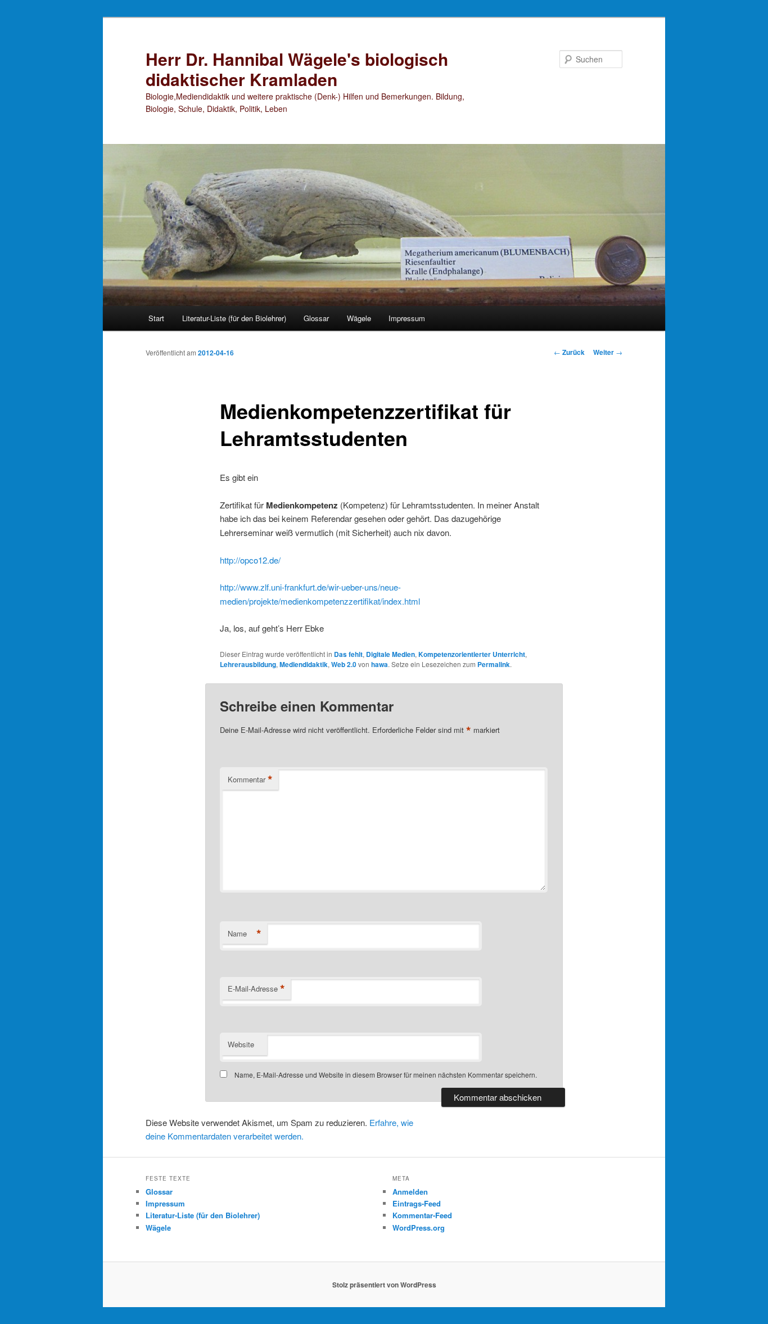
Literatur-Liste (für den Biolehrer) (234, 318)
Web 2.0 (343, 664)
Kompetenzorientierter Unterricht (471, 654)
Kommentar (250, 780)
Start (156, 318)
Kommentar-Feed (422, 1215)
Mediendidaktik (303, 664)
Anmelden (410, 1191)
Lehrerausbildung (248, 664)
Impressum (406, 318)
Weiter (607, 352)
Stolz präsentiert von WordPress (384, 1285)
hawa (379, 664)
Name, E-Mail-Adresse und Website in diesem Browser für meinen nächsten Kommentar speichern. (385, 1074)
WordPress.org (418, 1227)
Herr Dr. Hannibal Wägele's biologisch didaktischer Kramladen (297, 69)
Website (241, 1044)
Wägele (359, 318)
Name (244, 934)
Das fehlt (348, 654)
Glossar (316, 318)
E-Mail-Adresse (256, 989)
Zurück (569, 352)
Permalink (493, 664)
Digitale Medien (390, 654)
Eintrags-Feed (416, 1203)
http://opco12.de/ (250, 560)
